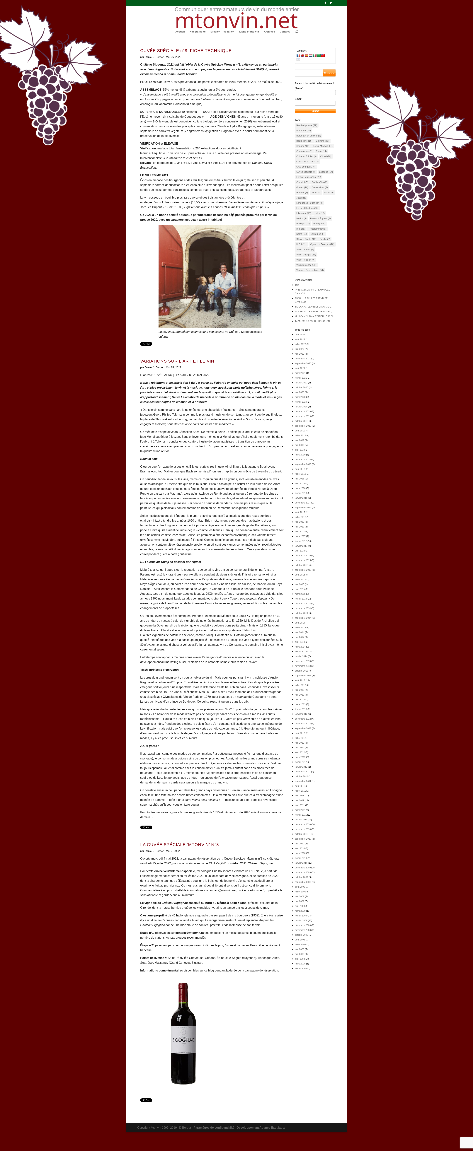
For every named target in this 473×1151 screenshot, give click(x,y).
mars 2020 (300, 397)
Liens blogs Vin (249, 31)
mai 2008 (299, 954)
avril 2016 (300, 550)
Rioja (300, 229)
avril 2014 (300, 642)
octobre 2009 (301, 877)
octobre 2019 (301, 421)
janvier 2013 (301, 714)
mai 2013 (299, 695)
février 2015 (301, 598)
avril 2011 (300, 805)
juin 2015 (299, 584)
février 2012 (301, 762)
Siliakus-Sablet (306, 239)
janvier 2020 (301, 406)
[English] (302, 55)
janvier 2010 (301, 863)
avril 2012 (300, 752)
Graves (302, 187)
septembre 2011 (303, 781)
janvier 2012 (301, 767)
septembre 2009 (303, 882)
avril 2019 (300, 450)
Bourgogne (304, 141)
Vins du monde (306, 265)
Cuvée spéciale (305, 172)
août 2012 (300, 733)
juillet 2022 (300, 344)
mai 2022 (299, 354)
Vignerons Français (322, 244)
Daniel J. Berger (154, 56)
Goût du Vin (319, 182)
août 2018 (300, 469)
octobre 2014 (301, 613)
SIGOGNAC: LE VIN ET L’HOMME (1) (313, 311)
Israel (316, 192)
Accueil (180, 31)
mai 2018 (299, 478)
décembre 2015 (303, 555)
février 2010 (301, 858)
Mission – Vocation (222, 31)
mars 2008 (300, 963)
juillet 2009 (300, 891)
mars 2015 (300, 594)
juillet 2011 (300, 791)
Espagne (326, 172)
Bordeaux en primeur (308, 135)
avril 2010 (300, 848)
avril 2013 (300, 699)
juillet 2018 (300, 474)
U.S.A (301, 244)
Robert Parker (317, 229)
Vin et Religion (305, 260)
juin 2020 (299, 392)
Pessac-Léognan (320, 218)
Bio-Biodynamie (306, 125)
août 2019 (300, 430)
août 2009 (300, 887)
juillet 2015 (300, 579)
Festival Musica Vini (308, 177)
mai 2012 (299, 747)
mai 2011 (299, 800)
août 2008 (300, 939)
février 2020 (301, 402)
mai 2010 (299, 843)
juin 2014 (299, 632)
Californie (322, 141)
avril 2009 (300, 906)
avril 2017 (300, 531)
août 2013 (300, 680)
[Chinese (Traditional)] (323, 55)
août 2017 (300, 512)
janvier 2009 (301, 920)
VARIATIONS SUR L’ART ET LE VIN (177, 361)
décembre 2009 (303, 867)
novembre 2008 (303, 930)
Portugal (319, 223)
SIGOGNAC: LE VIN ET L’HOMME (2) (313, 306)
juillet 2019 (300, 435)
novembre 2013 (303, 666)
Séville (325, 239)
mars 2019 (300, 454)
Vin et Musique (306, 254)
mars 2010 (300, 853)
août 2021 (300, 368)
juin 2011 (299, 795)
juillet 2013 (300, 685)
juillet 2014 (300, 627)
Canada (302, 146)
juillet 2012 (300, 738)
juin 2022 (299, 349)
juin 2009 (299, 896)
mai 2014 (299, 637)
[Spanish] (306, 55)
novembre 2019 (303, 416)
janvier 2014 (301, 656)
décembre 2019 (303, 411)
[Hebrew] (298, 59)
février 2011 (301, 815)
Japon (301, 198)
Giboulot (302, 182)
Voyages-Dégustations (310, 270)
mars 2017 (300, 536)
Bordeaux (303, 130)
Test (297, 285)
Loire (320, 213)
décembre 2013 (303, 661)
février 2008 (301, 968)
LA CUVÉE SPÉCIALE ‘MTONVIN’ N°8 (179, 844)
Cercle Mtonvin (323, 146)
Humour (302, 192)
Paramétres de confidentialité (213, 1127)
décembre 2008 (303, 925)
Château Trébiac (306, 156)
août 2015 (300, 574)
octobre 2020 (301, 387)
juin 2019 (299, 440)
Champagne (304, 151)
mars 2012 (300, 757)
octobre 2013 (301, 671)
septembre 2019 (303, 426)
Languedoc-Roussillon (309, 203)
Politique (303, 223)
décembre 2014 (303, 603)
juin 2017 (299, 522)
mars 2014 (300, 646)
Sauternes (317, 234)
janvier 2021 (301, 382)
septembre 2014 (303, 618)
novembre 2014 (303, 608)
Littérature (303, 213)
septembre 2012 (303, 728)
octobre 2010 (301, 834)
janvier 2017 (301, 546)
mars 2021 (300, 373)
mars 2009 (300, 911)
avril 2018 (300, 483)
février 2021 (301, 378)
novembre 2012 (303, 723)
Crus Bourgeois (305, 166)
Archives (269, 31)
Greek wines (320, 187)
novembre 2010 (303, 829)
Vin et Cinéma (305, 249)
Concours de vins (307, 161)
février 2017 (301, 541)
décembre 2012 (303, 719)
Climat (325, 156)
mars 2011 (300, 810)
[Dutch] (310, 55)
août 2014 (300, 622)
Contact (285, 31)
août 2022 (300, 339)
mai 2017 (299, 526)
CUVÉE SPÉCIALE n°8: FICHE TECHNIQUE (186, 50)
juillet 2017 (300, 517)
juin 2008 (299, 949)
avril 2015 (300, 589)
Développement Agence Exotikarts (261, 1127)
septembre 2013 (303, 675)
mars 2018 (300, 488)
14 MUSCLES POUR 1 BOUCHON (312, 321)
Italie (329, 192)
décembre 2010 (303, 824)
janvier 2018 (301, 498)
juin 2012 (299, 743)
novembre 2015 (303, 560)
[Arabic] (319, 55)
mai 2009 (299, 901)
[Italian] (315, 55)
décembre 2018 (303, 459)
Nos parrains (198, 31)
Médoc (301, 218)
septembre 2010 (303, 839)
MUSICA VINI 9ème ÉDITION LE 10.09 (314, 316)
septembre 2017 (303, 507)
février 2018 (301, 493)
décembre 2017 (303, 502)
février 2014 (301, 651)
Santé (301, 234)
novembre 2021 (303, 358)
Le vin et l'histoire (307, 208)
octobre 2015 (301, 565)
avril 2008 (300, 959)
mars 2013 (300, 704)
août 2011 (300, 786)
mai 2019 (299, 445)
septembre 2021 (303, 363)
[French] (298, 55)
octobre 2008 (301, 935)
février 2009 (301, 915)
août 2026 (300, 334)
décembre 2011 (303, 771)
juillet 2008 (300, 944)
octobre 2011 (301, 776)
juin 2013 (299, 690)
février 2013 (301, 709)
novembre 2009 (303, 872)
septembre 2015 (303, 570)
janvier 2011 (301, 819)
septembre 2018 (303, 464)
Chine (321, 151)
